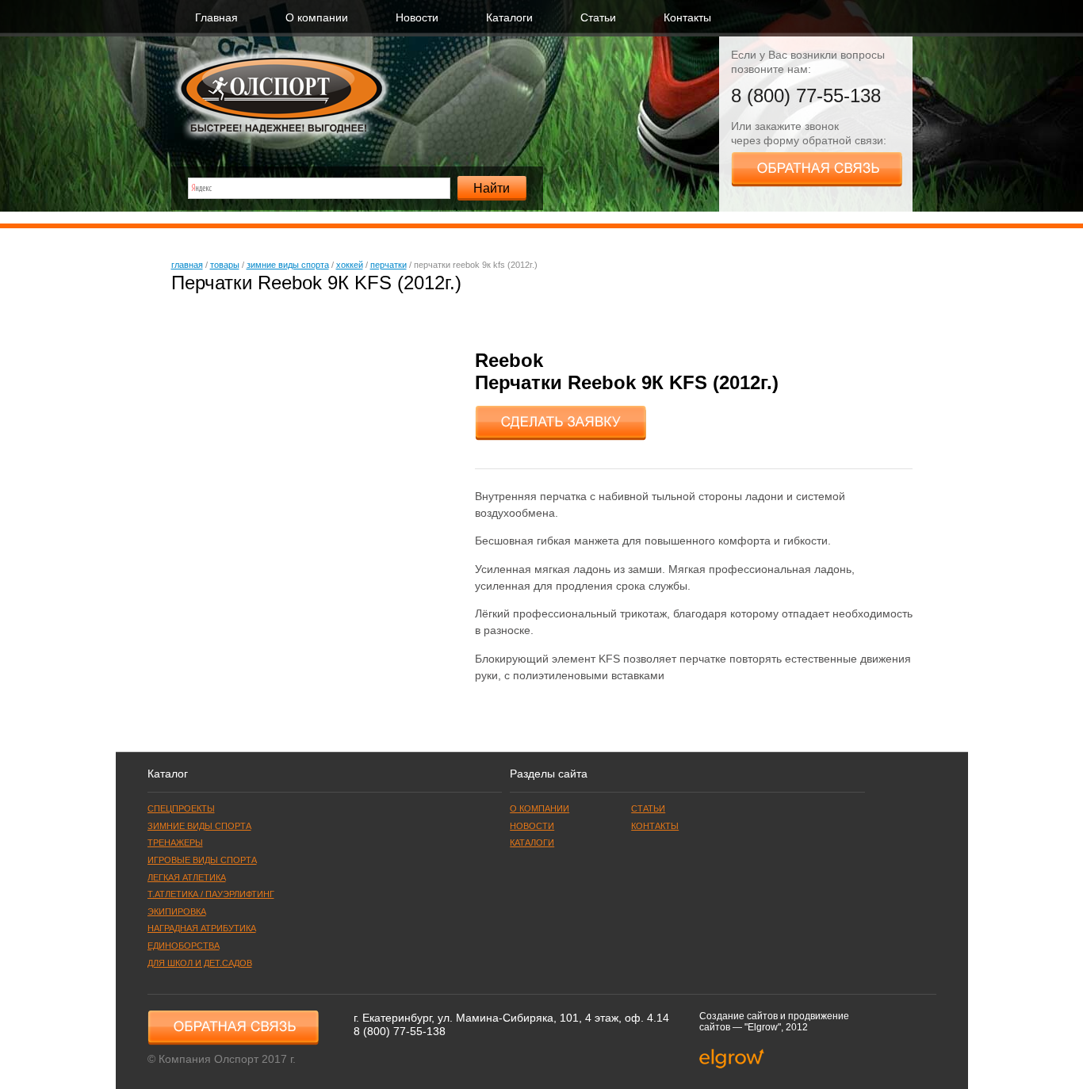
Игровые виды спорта (202, 860)
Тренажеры (175, 842)
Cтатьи (598, 18)
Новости (417, 18)
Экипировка (176, 911)
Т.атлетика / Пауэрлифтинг (210, 894)
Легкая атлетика (186, 877)
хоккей (349, 264)
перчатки (388, 264)
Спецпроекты (181, 808)
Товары (224, 264)
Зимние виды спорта (288, 264)
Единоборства (183, 945)
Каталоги (509, 18)
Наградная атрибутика (201, 928)
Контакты (687, 18)
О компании (316, 18)
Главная (216, 18)
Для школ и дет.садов (199, 963)
